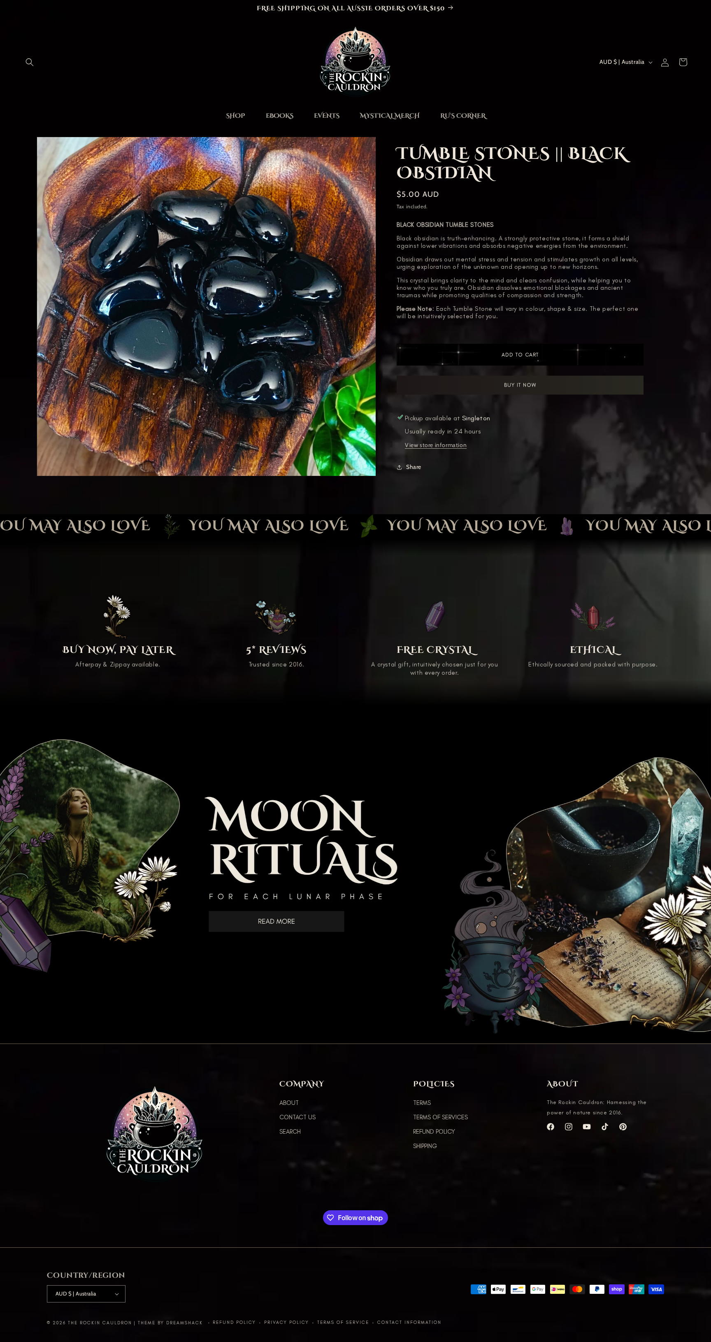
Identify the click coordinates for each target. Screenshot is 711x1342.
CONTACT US (297, 1117)
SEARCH (290, 1131)
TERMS (422, 1103)
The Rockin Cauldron (100, 1323)
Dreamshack (185, 1323)
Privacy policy (286, 1322)
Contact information (409, 1322)
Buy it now (520, 385)
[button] (30, 62)
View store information (436, 445)
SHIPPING (425, 1146)
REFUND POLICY (434, 1131)
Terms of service (343, 1322)
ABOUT (289, 1103)
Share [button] (413, 467)
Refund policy (234, 1322)
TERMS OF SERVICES (440, 1117)
